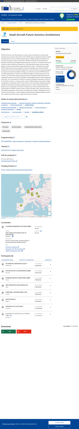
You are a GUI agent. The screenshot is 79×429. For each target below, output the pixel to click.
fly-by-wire (5, 127)
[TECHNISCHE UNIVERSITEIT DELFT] (28, 190)
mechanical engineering (25, 107)
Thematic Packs (10, 19)
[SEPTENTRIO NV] (28, 192)
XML (9, 331)
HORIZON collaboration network (19, 250)
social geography (17, 112)
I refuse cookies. (59, 426)
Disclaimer (3, 217)
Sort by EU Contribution (26, 260)
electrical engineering (16, 105)
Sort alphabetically (7, 260)
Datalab (46, 19)
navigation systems (38, 112)
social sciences (5, 112)
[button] (45, 9)
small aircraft (6, 131)
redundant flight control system (33, 127)
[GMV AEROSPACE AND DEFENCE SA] (21, 205)
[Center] (49, 211)
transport (27, 112)
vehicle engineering (40, 107)
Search (52, 19)
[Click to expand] (50, 264)
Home (3, 19)
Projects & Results (22, 19)
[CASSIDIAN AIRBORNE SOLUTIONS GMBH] (32, 189)
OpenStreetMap (12, 216)
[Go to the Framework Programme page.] (4, 35)
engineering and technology (8, 103)
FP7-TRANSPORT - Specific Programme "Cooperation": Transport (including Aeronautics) (25, 141)
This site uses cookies (8, 424)
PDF (25, 331)
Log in (39, 8)
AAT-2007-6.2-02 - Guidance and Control (12, 150)
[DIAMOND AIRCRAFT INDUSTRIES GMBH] (38, 196)
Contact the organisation (17, 247)
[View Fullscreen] (49, 206)
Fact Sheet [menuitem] (5, 41)
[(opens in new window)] (13, 8)
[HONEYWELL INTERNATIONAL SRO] (37, 193)
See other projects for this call (9, 161)
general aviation (16, 127)
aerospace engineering (7, 109)
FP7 (21, 22)
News (41, 19)
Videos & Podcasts (33, 19)
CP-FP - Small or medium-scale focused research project (16, 169)
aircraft (19, 109)
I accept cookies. (59, 422)
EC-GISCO (25, 216)
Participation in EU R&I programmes (19, 248)
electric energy (29, 105)
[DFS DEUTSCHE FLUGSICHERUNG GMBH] (32, 193)
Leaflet (3, 216)
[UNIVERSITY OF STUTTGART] (32, 195)
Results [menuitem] (13, 41)
